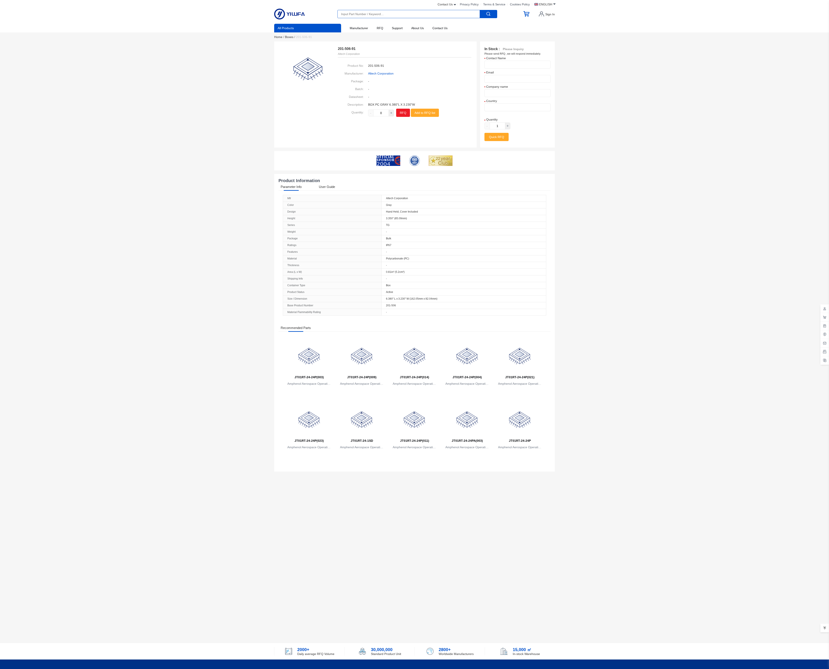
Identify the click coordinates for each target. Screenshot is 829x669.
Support (397, 28)
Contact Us (440, 28)
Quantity (491, 119)
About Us (417, 28)
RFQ (380, 28)
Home (279, 37)
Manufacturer (359, 28)
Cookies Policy (520, 4)
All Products (286, 28)
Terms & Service (494, 4)
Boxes (290, 37)
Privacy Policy (469, 4)
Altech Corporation (381, 73)
